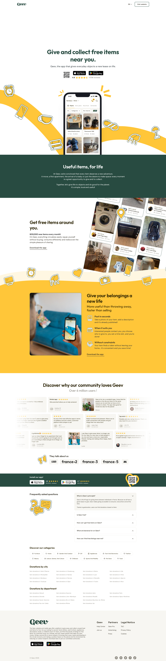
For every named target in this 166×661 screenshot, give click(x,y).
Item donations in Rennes (64, 578)
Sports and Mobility (92, 558)
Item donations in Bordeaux (38, 578)
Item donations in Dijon (63, 581)
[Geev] (22, 4)
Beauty (36, 558)
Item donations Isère (89, 593)
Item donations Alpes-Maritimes (120, 596)
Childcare (75, 558)
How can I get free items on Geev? (89, 523)
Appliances (93, 553)
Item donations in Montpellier (39, 575)
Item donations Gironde (37, 596)
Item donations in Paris (117, 575)
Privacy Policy (126, 630)
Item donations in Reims (90, 571)
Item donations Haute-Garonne (39, 600)
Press (110, 634)
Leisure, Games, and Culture (55, 558)
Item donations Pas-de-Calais (39, 603)
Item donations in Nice (117, 581)
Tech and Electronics (111, 553)
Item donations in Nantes (64, 575)
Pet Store (109, 558)
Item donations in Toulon (90, 581)
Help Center (101, 626)
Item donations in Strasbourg (65, 571)
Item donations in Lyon (90, 575)
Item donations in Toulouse (38, 581)
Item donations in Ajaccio (117, 578)
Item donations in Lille (116, 571)
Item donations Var (89, 603)
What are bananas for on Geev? (88, 531)
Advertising (112, 630)
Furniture (37, 553)
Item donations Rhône (63, 603)
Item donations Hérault (37, 593)
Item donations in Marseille (91, 578)
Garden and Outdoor (65, 553)
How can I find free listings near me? (90, 539)
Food (121, 558)
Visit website (142, 4)
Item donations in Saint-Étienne (39, 571)
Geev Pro (111, 626)
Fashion (128, 553)
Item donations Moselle (90, 596)
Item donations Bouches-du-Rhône (94, 600)
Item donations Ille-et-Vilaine (65, 600)
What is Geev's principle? (86, 496)
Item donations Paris (116, 593)
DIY (81, 553)
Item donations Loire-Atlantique (66, 596)
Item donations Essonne (63, 593)
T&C (122, 626)
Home (49, 553)
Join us (99, 630)
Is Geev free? (81, 515)
